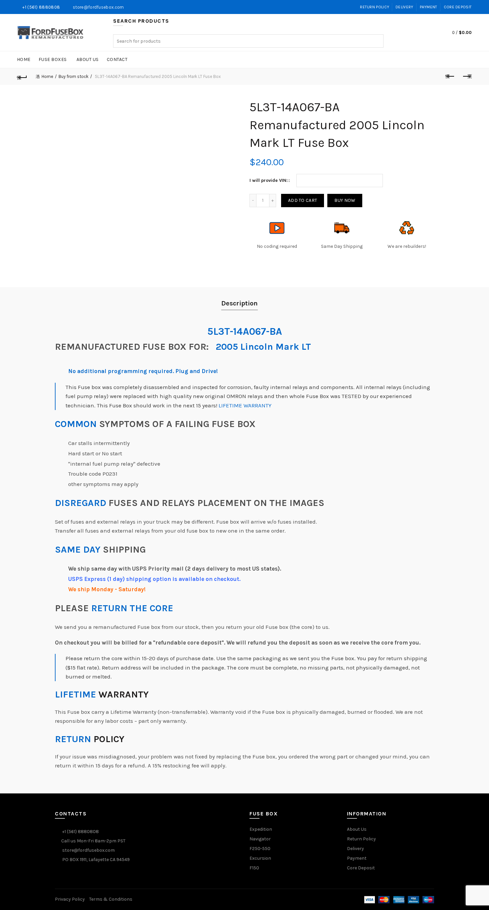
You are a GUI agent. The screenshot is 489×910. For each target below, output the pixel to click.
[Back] (22, 76)
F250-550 (259, 848)
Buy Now (344, 200)
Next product (466, 76)
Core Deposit (458, 7)
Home (24, 59)
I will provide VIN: (268, 180)
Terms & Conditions (110, 899)
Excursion (260, 858)
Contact (117, 59)
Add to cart (302, 200)
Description (239, 303)
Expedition (260, 829)
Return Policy (374, 7)
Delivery (404, 7)
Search (377, 41)
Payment (428, 7)
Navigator (260, 839)
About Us (88, 59)
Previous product (450, 76)
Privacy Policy (70, 899)
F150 (254, 868)
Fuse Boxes (53, 59)
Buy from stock (73, 76)
